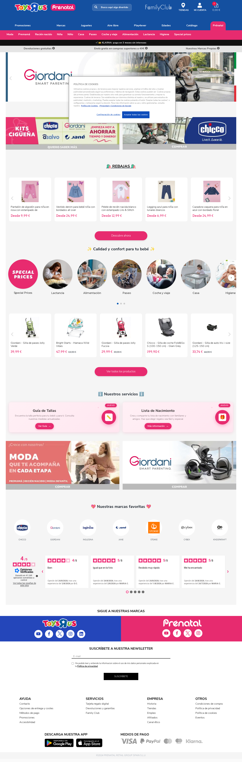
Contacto (24, 704)
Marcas (61, 25)
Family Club (92, 713)
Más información (156, 426)
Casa (81, 34)
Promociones (23, 25)
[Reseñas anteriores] (42, 571)
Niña (60, 34)
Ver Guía (42, 426)
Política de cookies (206, 713)
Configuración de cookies (108, 114)
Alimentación (130, 34)
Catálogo (191, 25)
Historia (151, 704)
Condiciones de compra (209, 704)
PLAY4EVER (140, 25)
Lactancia (149, 34)
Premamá (24, 34)
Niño (70, 34)
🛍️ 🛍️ (121, 166)
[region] (122, 99)
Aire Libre (113, 25)
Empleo (151, 713)
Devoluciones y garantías (100, 708)
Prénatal (218, 25)
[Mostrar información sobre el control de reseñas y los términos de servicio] (37, 576)
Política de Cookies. (89, 105)
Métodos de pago (29, 713)
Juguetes (86, 25)
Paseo (93, 34)
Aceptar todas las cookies (136, 114)
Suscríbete (121, 676)
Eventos (200, 717)
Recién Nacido (43, 34)
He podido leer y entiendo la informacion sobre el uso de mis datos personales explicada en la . (117, 665)
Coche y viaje (109, 34)
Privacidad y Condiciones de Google (115, 105)
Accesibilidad (27, 722)
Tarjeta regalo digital (97, 704)
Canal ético (153, 722)
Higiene (164, 34)
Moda (10, 34)
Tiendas (151, 708)
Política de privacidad (87, 666)
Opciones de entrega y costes (36, 708)
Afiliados (152, 717)
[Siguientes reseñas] (228, 571)
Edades (166, 25)
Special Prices (182, 34)
